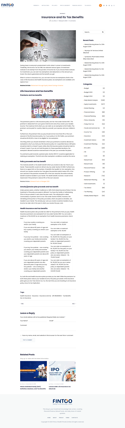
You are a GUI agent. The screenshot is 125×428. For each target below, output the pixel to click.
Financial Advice (89, 112)
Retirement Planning (90, 180)
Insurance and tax (45, 296)
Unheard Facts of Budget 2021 (39, 181)
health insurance (25, 296)
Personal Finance (89, 168)
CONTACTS (75, 417)
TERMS (67, 417)
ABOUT (55, 417)
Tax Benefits (67, 296)
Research (87, 176)
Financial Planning (90, 116)
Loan (85, 156)
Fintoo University (89, 120)
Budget (86, 88)
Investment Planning (90, 144)
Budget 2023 (88, 92)
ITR (85, 152)
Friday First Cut (89, 124)
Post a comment (27, 340)
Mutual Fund (88, 160)
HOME (48, 417)
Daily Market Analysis (91, 100)
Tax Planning (88, 192)
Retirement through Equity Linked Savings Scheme (47, 85)
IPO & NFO (87, 148)
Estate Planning (89, 108)
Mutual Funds (88, 164)
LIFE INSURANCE (57, 296)
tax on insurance (25, 298)
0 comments (72, 21)
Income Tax (88, 132)
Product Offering (89, 172)
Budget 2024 (88, 96)
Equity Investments (90, 104)
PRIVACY (61, 417)
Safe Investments (89, 184)
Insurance (62, 13)
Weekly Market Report (91, 196)
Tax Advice (87, 188)
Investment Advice (90, 140)
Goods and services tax (92, 128)
